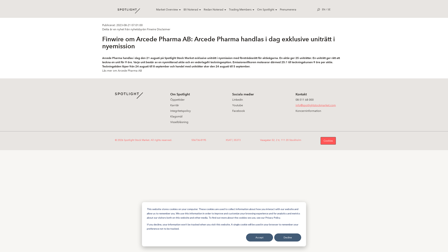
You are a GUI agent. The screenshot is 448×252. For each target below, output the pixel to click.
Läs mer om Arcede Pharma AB (122, 70)
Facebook (238, 111)
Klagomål (176, 116)
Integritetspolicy (180, 111)
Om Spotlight (265, 9)
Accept (259, 237)
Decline (288, 237)
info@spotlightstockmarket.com (316, 105)
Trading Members (240, 9)
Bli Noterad (191, 9)
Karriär (174, 105)
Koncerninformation (308, 111)
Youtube (237, 105)
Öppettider (177, 99)
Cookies (328, 140)
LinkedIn (237, 99)
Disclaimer (163, 29)
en (323, 9)
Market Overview (167, 9)
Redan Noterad (213, 9)
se (329, 9)
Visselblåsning (179, 122)
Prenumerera (288, 9)
